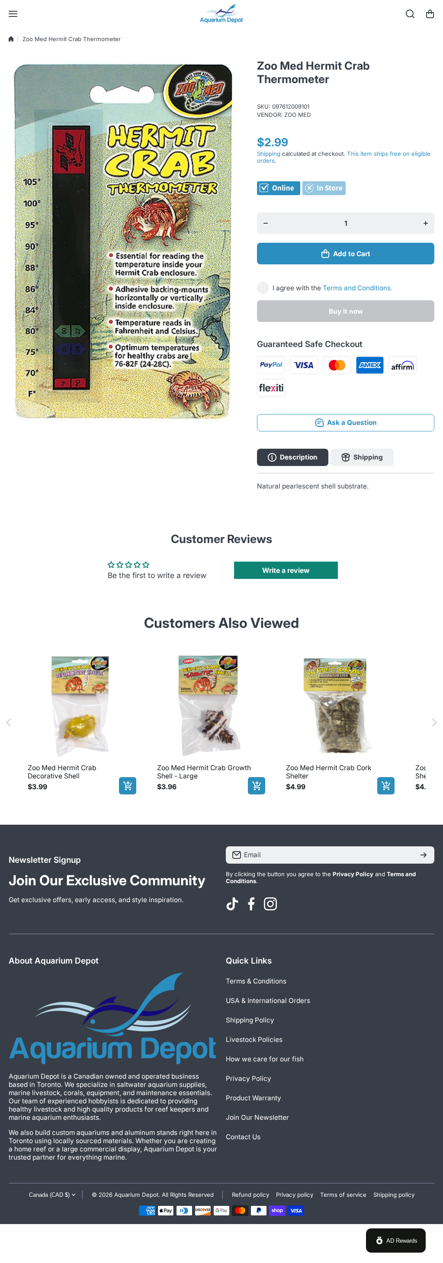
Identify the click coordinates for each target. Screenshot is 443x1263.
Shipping (268, 153)
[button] (430, 14)
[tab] (362, 457)
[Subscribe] (423, 855)
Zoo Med (297, 114)
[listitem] (80, 722)
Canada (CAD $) (49, 1195)
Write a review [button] (286, 570)
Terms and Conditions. (357, 288)
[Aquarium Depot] (221, 14)
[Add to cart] (127, 785)
